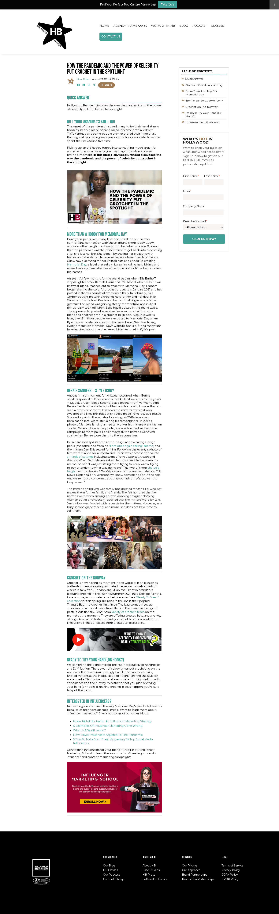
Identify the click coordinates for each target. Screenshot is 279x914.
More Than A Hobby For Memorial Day (201, 93)
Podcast (199, 25)
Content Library (113, 879)
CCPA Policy (229, 874)
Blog (183, 25)
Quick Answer (194, 78)
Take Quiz (167, 4)
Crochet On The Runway (202, 106)
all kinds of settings (80, 456)
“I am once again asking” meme (131, 446)
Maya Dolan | (84, 79)
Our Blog (109, 865)
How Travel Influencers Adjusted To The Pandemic (108, 735)
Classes (217, 25)
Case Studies (151, 870)
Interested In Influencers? (203, 122)
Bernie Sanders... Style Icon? (204, 100)
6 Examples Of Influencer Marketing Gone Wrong (107, 725)
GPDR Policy (230, 879)
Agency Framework (130, 25)
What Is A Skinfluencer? (89, 730)
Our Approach (191, 870)
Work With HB (163, 25)
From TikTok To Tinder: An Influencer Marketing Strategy (112, 721)
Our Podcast (111, 874)
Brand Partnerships (194, 874)
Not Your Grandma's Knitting (204, 85)
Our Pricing (189, 865)
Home (104, 25)
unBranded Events (155, 879)
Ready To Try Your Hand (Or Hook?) (203, 114)
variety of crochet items (128, 612)
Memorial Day (76, 264)
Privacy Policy (230, 870)
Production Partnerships (198, 879)
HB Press (149, 874)
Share (108, 85)
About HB (149, 865)
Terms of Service (232, 865)
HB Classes (110, 870)
